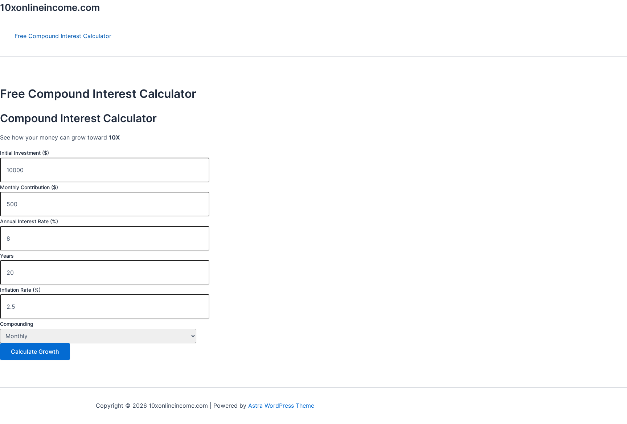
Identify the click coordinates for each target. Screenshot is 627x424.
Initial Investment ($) (24, 153)
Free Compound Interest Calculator (63, 36)
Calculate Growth (35, 351)
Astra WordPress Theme (281, 405)
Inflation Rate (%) (20, 290)
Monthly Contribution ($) (29, 187)
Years (7, 256)
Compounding (16, 324)
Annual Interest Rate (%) (29, 221)
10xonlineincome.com (50, 7)
